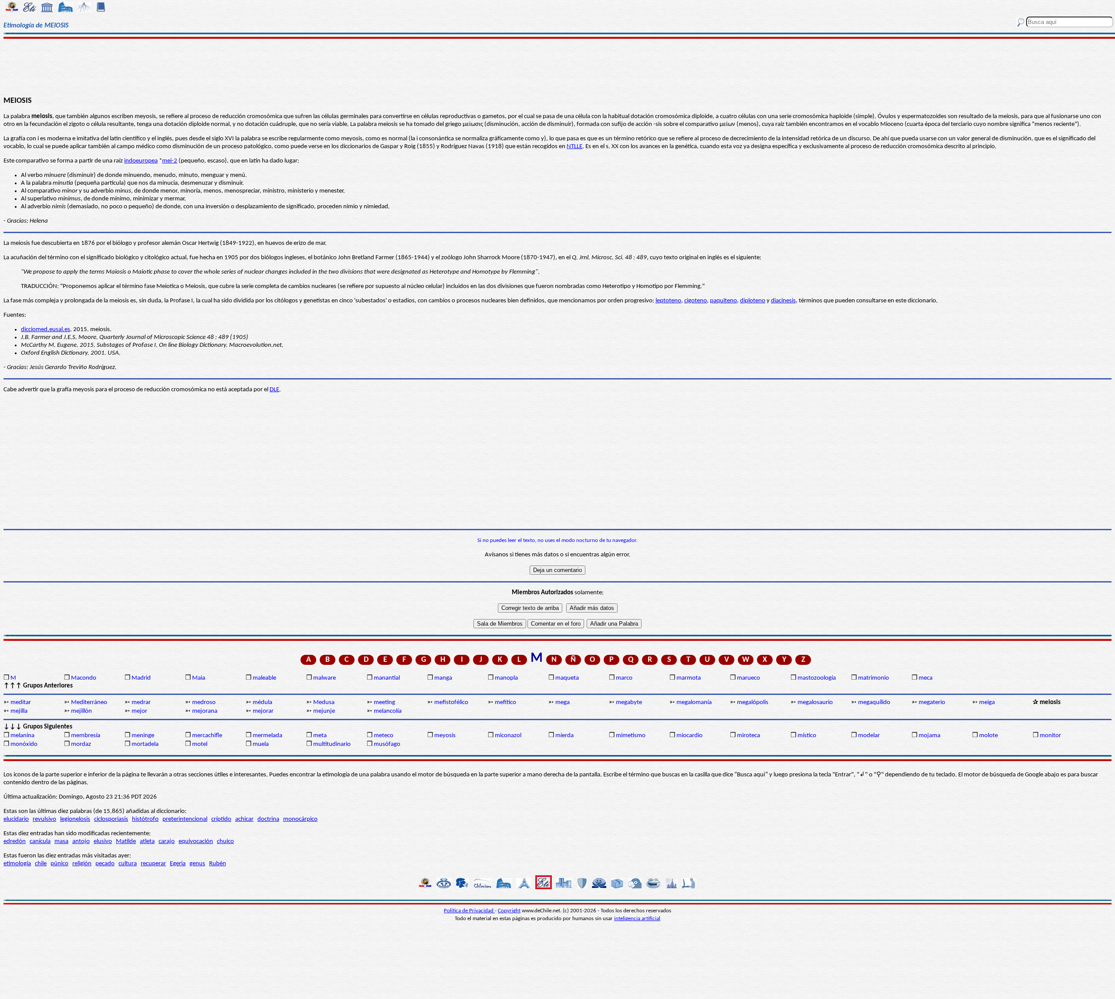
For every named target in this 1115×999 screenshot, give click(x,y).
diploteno (752, 301)
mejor (139, 711)
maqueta (567, 678)
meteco (383, 735)
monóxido (23, 744)
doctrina (268, 819)
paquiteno (723, 301)
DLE (274, 389)
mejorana (204, 711)
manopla (506, 678)
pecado (105, 863)
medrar (141, 702)
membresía (85, 735)
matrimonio (873, 678)
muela (261, 744)
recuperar (153, 863)
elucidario (16, 819)
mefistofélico (451, 702)
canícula (40, 841)
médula (262, 702)
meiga (987, 702)
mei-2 (169, 161)
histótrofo (145, 819)
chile (41, 863)
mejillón (81, 711)
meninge (143, 735)
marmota (688, 678)
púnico (59, 863)
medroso (204, 702)
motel (199, 744)
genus (197, 863)
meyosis (445, 735)
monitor (1050, 735)
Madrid (141, 678)
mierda (564, 735)
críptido (221, 819)
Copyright (509, 911)
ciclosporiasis (111, 819)
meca (926, 678)
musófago (387, 744)
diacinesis (783, 301)
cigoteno (695, 301)
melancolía (388, 711)
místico (806, 735)
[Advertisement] (557, 66)
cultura (127, 863)
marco (624, 678)
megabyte (629, 702)
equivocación (196, 841)
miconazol (508, 735)
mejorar (263, 711)
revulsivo (44, 819)
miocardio (689, 735)
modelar (869, 735)
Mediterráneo (89, 702)
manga (443, 678)
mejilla (18, 711)
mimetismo (630, 735)
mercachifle (207, 735)
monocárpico (300, 819)
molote (988, 735)
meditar (20, 702)
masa (61, 841)
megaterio (932, 702)
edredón (14, 841)
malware (324, 678)
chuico (225, 841)
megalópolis (752, 702)
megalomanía (694, 702)
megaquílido (874, 702)
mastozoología (816, 678)
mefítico (505, 702)
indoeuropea (141, 161)
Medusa (323, 702)
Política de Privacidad (469, 911)
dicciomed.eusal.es (45, 329)
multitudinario (332, 744)
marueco (748, 678)
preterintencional (184, 819)
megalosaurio (815, 702)
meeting (384, 702)
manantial (387, 678)
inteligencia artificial (637, 918)
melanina (22, 735)
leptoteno (668, 301)
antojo (81, 841)
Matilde (126, 841)
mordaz (81, 744)
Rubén (217, 863)
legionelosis (75, 819)
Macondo (83, 678)
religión (81, 863)
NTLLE (574, 146)
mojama (929, 735)
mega (562, 702)
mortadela (145, 744)
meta (320, 735)
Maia (198, 678)
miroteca (748, 735)
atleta (147, 841)
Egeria (178, 863)
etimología (17, 863)
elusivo (103, 841)
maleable (264, 678)
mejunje (324, 711)
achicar (244, 819)
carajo (167, 841)
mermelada (267, 735)
